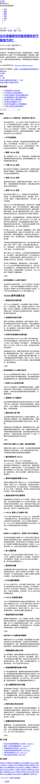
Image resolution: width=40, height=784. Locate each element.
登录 (34, 765)
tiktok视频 (20, 765)
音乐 (34, 774)
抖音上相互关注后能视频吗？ (15, 106)
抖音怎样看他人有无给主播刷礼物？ (17, 95)
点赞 (31, 769)
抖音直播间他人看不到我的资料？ (16, 97)
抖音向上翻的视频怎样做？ (9, 80)
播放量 (27, 774)
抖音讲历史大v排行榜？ (13, 90)
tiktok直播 (27, 763)
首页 (5, 9)
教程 (5, 14)
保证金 (8, 772)
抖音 (1, 76)
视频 (5, 16)
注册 (25, 769)
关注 (3, 769)
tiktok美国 (9, 774)
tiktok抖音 (32, 772)
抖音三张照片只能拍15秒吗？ (9, 82)
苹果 (36, 767)
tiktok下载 (17, 772)
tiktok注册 (11, 769)
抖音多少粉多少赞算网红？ (14, 99)
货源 (12, 765)
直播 (5, 11)
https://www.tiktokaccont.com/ (24, 65)
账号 (6, 765)
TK (5, 20)
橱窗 (30, 767)
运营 (5, 18)
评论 (25, 772)
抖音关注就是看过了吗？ (13, 102)
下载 (19, 769)
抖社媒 (2, 1)
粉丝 (28, 765)
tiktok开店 (19, 774)
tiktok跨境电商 (11, 767)
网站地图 (17, 778)
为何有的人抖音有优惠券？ (14, 93)
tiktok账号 (22, 767)
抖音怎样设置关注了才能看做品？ (16, 104)
